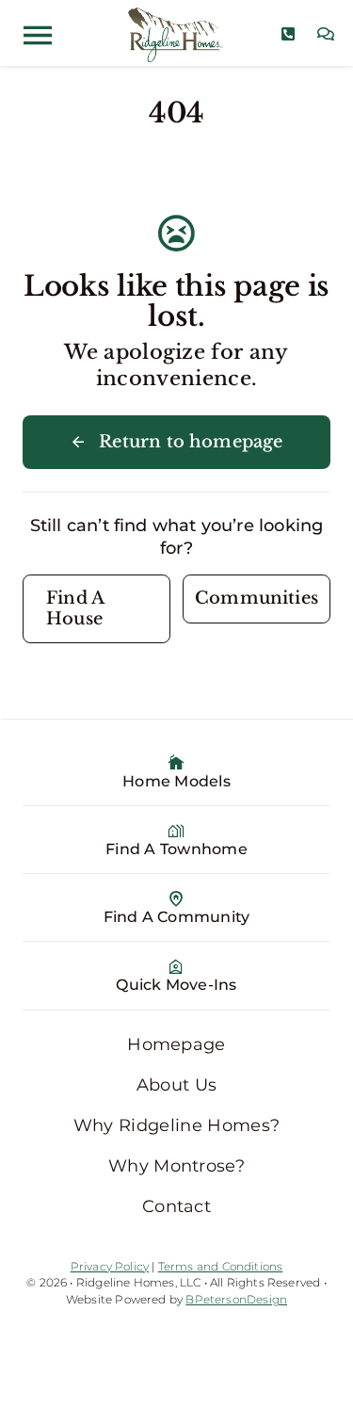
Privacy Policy (110, 1266)
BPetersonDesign (236, 1299)
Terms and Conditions (220, 1266)
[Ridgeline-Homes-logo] (176, 16)
